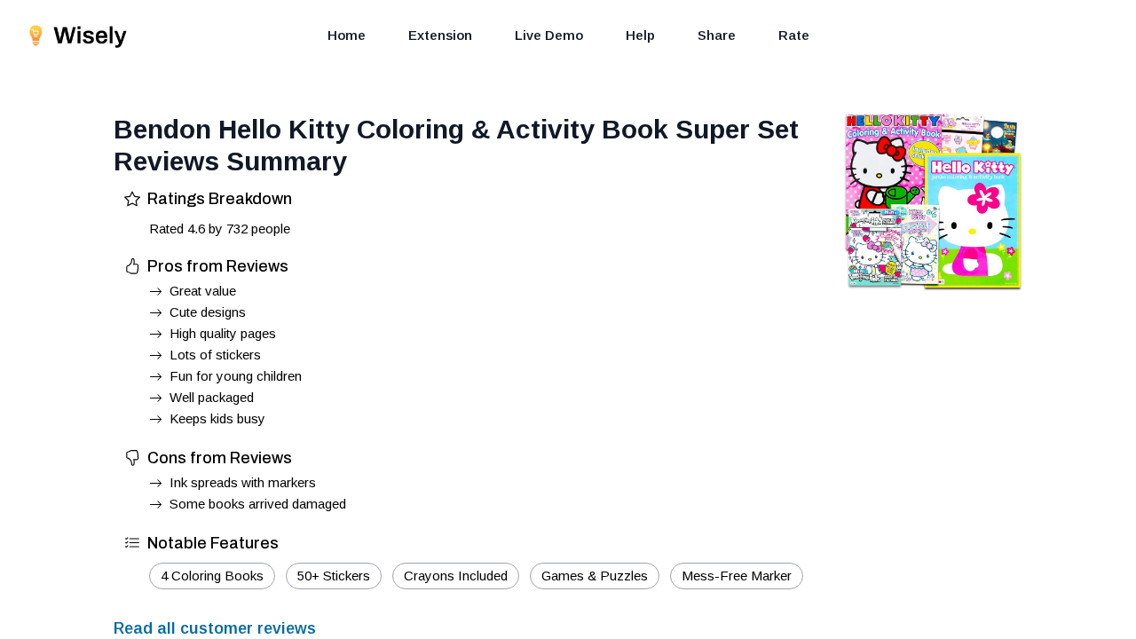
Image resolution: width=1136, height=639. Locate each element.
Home (346, 35)
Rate (793, 35)
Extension (440, 35)
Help (640, 35)
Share (717, 35)
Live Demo (549, 35)
